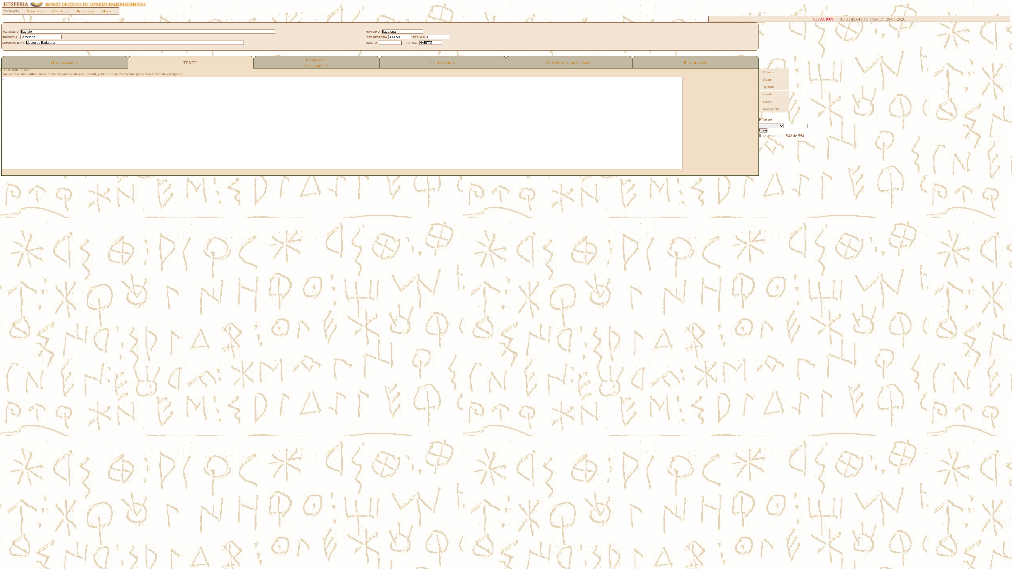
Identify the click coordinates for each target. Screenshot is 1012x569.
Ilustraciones (442, 62)
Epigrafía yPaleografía (316, 62)
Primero (768, 72)
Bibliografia (86, 11)
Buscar (767, 101)
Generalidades (64, 62)
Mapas (106, 11)
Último (767, 79)
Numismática (36, 11)
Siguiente (768, 87)
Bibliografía (695, 62)
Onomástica (60, 11)
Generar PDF (771, 109)
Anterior (768, 94)
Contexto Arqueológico (569, 62)
